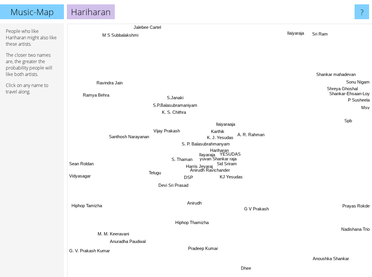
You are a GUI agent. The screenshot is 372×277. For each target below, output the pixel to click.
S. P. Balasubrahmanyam (205, 144)
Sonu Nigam (358, 80)
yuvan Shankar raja (217, 157)
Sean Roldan (81, 166)
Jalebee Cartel (147, 27)
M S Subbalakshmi (121, 34)
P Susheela (359, 98)
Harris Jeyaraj (199, 166)
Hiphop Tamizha (87, 206)
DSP (189, 177)
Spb (348, 119)
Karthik (218, 131)
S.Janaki (176, 96)
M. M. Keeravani (112, 231)
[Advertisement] (32, 188)
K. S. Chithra (174, 111)
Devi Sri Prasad (174, 185)
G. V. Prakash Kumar (89, 251)
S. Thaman (182, 158)
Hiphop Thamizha (192, 223)
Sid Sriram (227, 163)
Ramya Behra (95, 96)
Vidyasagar (80, 178)
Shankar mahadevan (335, 73)
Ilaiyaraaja (225, 124)
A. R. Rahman (251, 134)
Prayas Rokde (356, 205)
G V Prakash (256, 208)
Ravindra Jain (102, 88)
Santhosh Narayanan (131, 147)
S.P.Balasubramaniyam (176, 104)
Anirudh (194, 203)
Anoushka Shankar (333, 257)
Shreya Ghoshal (340, 87)
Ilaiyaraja (296, 33)
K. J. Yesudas (220, 138)
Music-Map (32, 12)
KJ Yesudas (231, 177)
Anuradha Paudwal (120, 239)
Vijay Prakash (166, 118)
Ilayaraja (206, 153)
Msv (365, 105)
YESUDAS (229, 153)
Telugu (156, 172)
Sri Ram (321, 34)
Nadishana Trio (355, 228)
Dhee (246, 268)
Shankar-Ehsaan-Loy (349, 91)
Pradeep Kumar (203, 248)
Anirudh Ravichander (210, 170)
